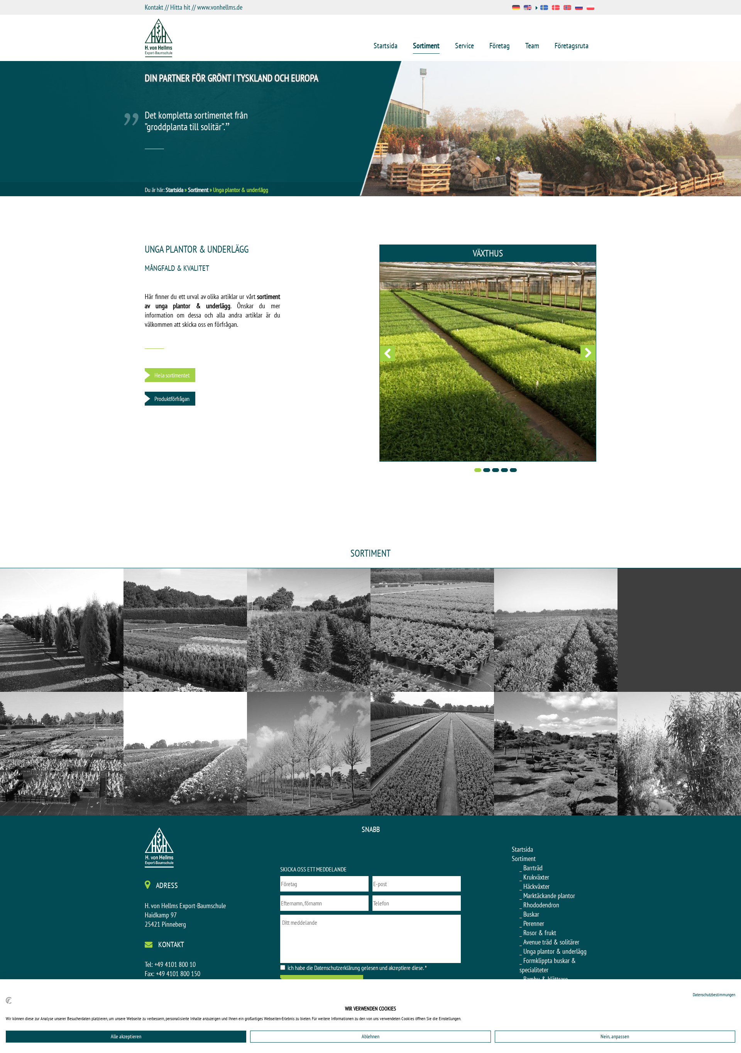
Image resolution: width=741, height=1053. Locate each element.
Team (532, 46)
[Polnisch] (590, 8)
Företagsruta (572, 46)
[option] (370, 128)
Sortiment (426, 46)
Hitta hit (180, 7)
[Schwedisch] (541, 8)
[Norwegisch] (567, 8)
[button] (387, 353)
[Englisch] (527, 8)
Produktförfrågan (171, 399)
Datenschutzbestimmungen (714, 994)
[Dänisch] (556, 8)
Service (464, 46)
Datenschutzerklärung (337, 967)
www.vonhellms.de (219, 7)
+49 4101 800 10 (175, 964)
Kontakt (154, 7)
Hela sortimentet (171, 375)
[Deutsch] (516, 8)
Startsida (386, 46)
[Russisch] (579, 8)
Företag (499, 46)
